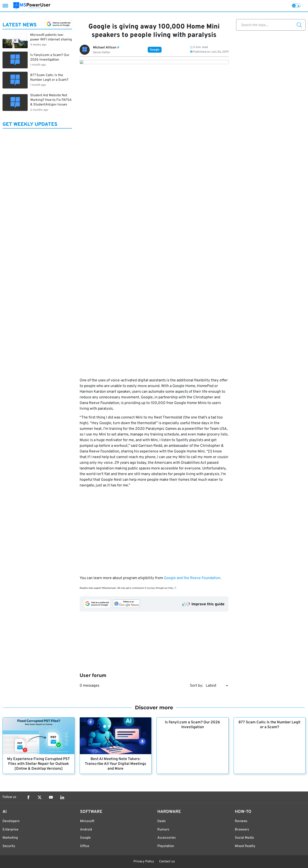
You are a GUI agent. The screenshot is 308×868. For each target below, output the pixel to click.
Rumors (163, 830)
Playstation (165, 846)
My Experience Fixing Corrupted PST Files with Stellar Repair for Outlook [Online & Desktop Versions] (38, 764)
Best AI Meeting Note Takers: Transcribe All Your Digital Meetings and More (115, 764)
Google (154, 50)
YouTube (51, 797)
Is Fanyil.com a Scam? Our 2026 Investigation (192, 725)
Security (9, 846)
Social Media (244, 838)
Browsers (242, 830)
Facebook (28, 797)
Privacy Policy (143, 862)
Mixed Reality (245, 846)
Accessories (166, 838)
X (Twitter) (39, 797)
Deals (161, 821)
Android (86, 830)
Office (84, 846)
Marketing (10, 838)
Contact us (167, 862)
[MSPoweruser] (31, 5)
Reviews (241, 821)
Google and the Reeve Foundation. (192, 578)
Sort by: (196, 685)
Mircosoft (87, 821)
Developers (11, 821)
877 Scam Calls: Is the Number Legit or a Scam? (269, 725)
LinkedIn (62, 797)
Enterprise (10, 830)
